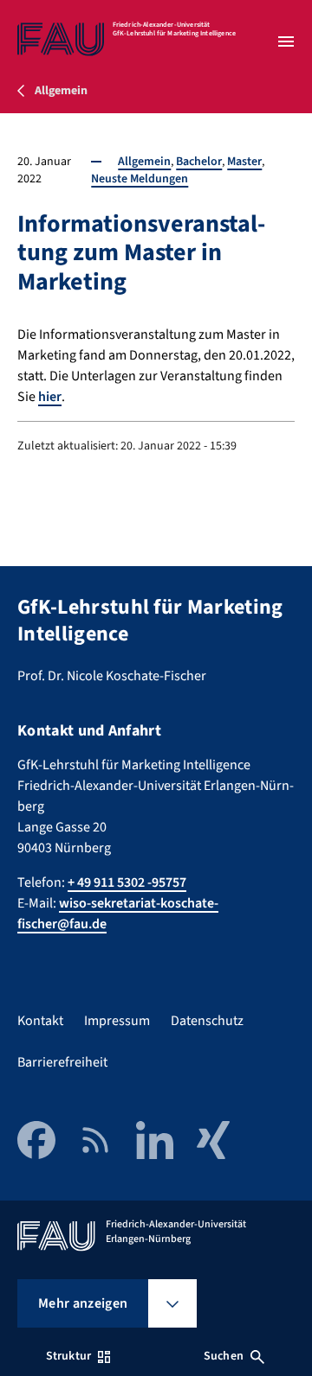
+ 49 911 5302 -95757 (127, 882)
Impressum (117, 1020)
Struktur (68, 1356)
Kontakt (40, 1020)
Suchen (224, 1356)
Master (244, 161)
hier (50, 396)
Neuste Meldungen (139, 179)
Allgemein (144, 161)
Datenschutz (207, 1020)
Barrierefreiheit (62, 1062)
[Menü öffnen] (286, 41)
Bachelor (199, 161)
